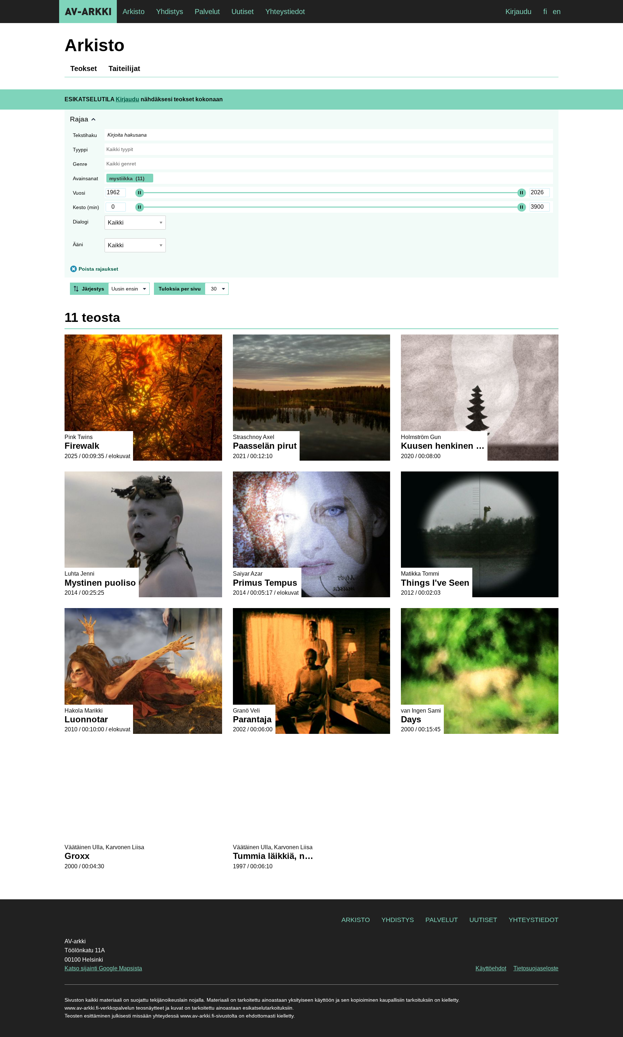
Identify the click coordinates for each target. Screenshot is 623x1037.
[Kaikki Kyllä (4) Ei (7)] (135, 225)
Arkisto (355, 920)
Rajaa (79, 119)
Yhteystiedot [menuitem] (285, 11)
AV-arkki (88, 11)
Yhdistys (397, 920)
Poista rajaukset (98, 269)
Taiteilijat (124, 68)
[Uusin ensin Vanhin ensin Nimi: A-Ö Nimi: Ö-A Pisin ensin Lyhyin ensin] (129, 288)
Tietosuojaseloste (535, 968)
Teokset (83, 68)
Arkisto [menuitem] (134, 11)
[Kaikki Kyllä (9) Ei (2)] (135, 248)
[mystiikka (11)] (329, 178)
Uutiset (483, 920)
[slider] (139, 192)
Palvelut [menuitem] (207, 11)
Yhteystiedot (533, 920)
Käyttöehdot (491, 968)
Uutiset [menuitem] (242, 11)
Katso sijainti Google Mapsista (103, 968)
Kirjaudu (518, 11)
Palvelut (441, 920)
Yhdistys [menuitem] (169, 11)
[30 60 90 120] (216, 288)
